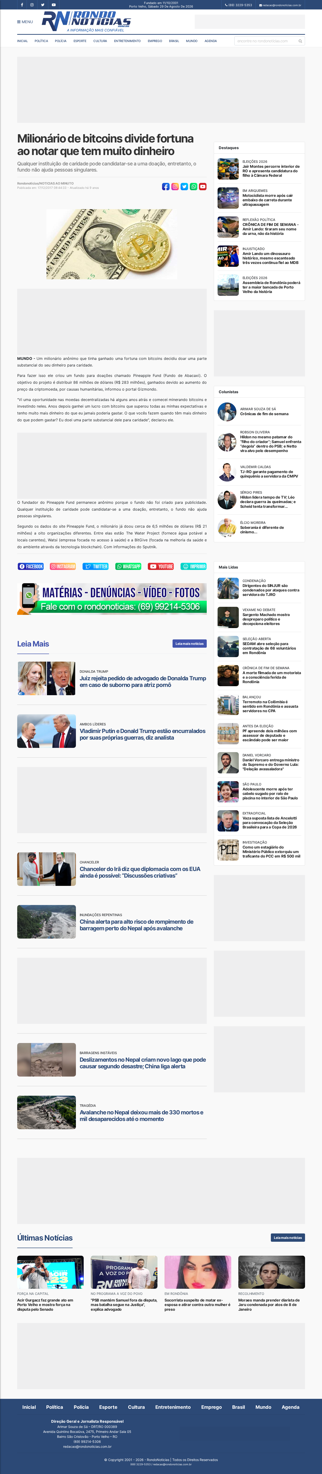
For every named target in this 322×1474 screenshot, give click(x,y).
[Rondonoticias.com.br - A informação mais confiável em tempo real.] (87, 21)
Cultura (100, 41)
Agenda (211, 41)
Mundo (192, 41)
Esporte (80, 41)
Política (41, 41)
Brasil (174, 41)
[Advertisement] (250, 22)
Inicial (22, 41)
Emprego (155, 41)
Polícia (60, 41)
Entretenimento (127, 41)
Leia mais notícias (189, 644)
